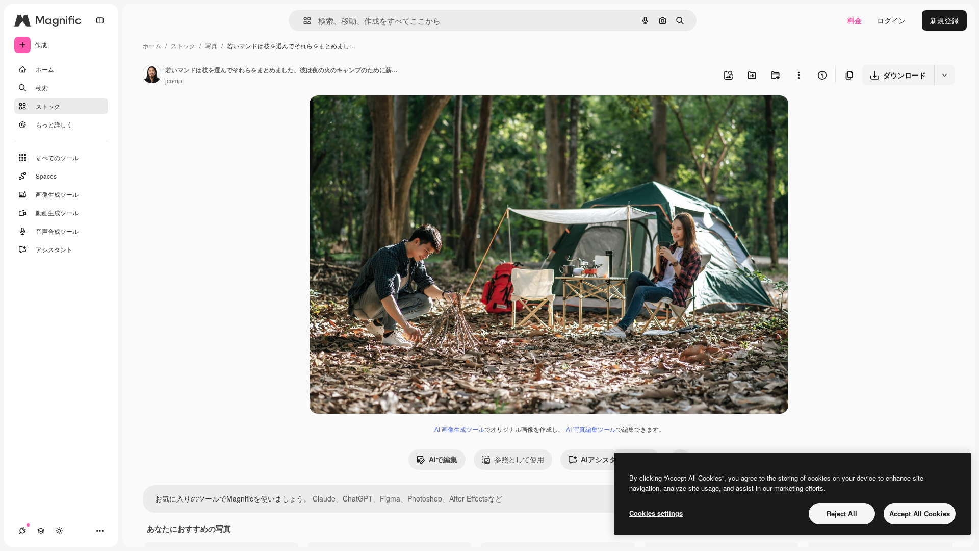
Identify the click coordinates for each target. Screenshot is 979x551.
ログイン (891, 20)
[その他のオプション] (798, 75)
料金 (854, 20)
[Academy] (41, 530)
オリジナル (379, 115)
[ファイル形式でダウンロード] (944, 75)
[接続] (22, 530)
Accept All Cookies (919, 513)
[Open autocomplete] (303, 20)
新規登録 (944, 20)
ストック (183, 45)
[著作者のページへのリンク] (152, 75)
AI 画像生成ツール (459, 428)
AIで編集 (443, 459)
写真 (211, 45)
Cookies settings (656, 513)
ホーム (152, 45)
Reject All (842, 513)
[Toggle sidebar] (100, 20)
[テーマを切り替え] (59, 530)
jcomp (173, 80)
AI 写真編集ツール (591, 428)
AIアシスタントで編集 (616, 459)
